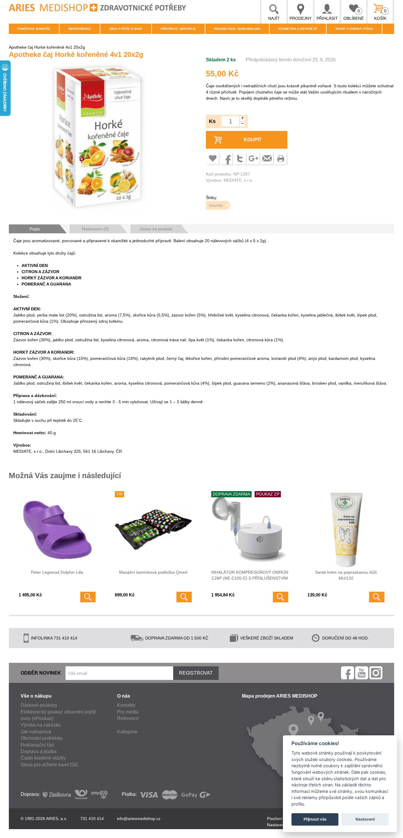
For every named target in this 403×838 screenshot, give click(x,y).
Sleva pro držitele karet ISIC (50, 764)
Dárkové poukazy (39, 705)
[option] (98, 137)
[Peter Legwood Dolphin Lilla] (57, 529)
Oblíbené (353, 15)
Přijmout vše (315, 819)
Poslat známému (267, 158)
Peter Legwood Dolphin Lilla (57, 572)
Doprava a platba (39, 751)
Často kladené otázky (43, 757)
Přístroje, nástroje (178, 28)
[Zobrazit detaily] (88, 597)
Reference (128, 718)
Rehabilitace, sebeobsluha (237, 28)
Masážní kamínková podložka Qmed (153, 572)
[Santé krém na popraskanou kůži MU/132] (345, 529)
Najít (274, 18)
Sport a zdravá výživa (354, 28)
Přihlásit (327, 18)
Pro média (128, 711)
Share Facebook (226, 158)
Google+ (253, 158)
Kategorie (127, 731)
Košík (380, 15)
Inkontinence (79, 28)
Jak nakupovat (36, 731)
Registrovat (196, 672)
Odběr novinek (41, 672)
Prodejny (300, 18)
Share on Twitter (240, 158)
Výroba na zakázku (41, 724)
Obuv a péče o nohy (125, 28)
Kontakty (126, 705)
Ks (212, 121)
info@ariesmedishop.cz (138, 818)
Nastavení (365, 819)
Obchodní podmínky (42, 738)
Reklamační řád (37, 744)
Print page (280, 158)
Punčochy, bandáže (34, 28)
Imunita (216, 205)
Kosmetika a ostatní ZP (298, 28)
